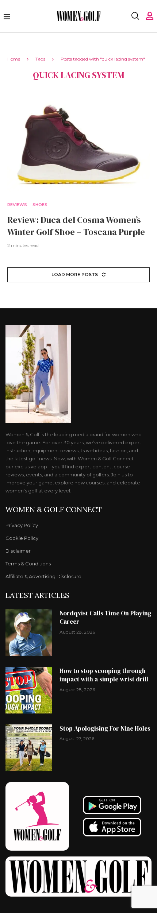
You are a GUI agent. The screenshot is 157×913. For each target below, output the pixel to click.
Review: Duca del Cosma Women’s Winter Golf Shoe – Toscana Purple (76, 225)
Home (13, 59)
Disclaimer (18, 551)
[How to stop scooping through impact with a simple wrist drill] (28, 690)
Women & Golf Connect (53, 509)
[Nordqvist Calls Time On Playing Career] (28, 632)
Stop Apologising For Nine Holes (105, 728)
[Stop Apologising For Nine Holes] (28, 747)
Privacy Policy (21, 525)
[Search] (135, 16)
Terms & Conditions (28, 563)
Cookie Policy (21, 538)
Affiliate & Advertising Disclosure (43, 576)
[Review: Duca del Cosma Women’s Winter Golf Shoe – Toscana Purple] (78, 144)
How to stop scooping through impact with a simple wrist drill (104, 675)
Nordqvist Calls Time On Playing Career (106, 617)
